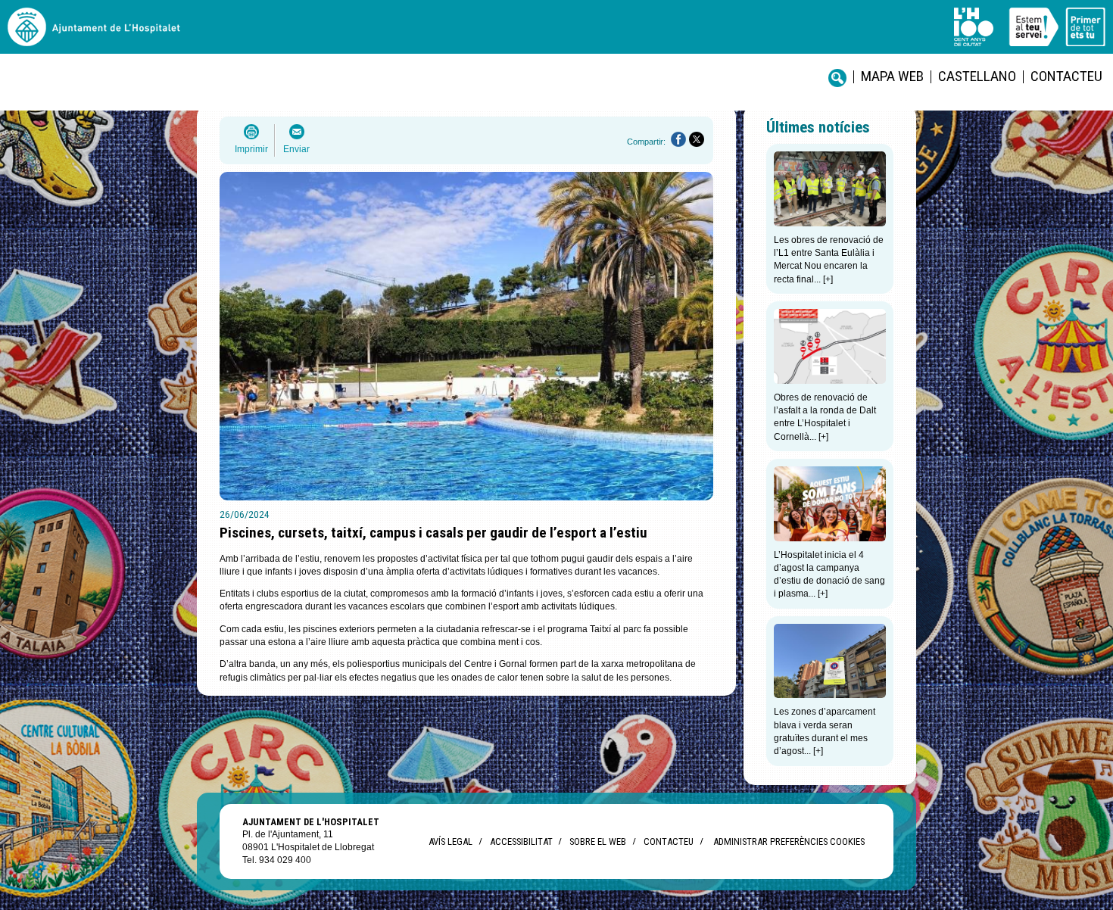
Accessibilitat (521, 841)
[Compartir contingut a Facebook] (678, 139)
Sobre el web (597, 841)
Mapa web (892, 76)
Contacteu (1066, 76)
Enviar (296, 149)
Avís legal (450, 841)
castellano (977, 76)
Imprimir (251, 149)
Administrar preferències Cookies (789, 841)
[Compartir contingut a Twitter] (696, 139)
